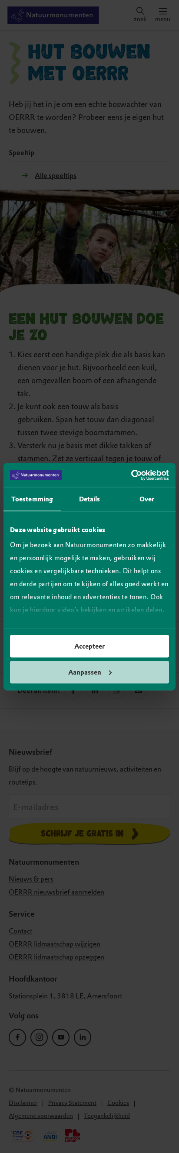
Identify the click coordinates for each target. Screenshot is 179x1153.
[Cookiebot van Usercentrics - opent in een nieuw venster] (131, 475)
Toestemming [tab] (32, 499)
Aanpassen (84, 672)
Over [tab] (146, 499)
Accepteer (89, 646)
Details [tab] (89, 499)
